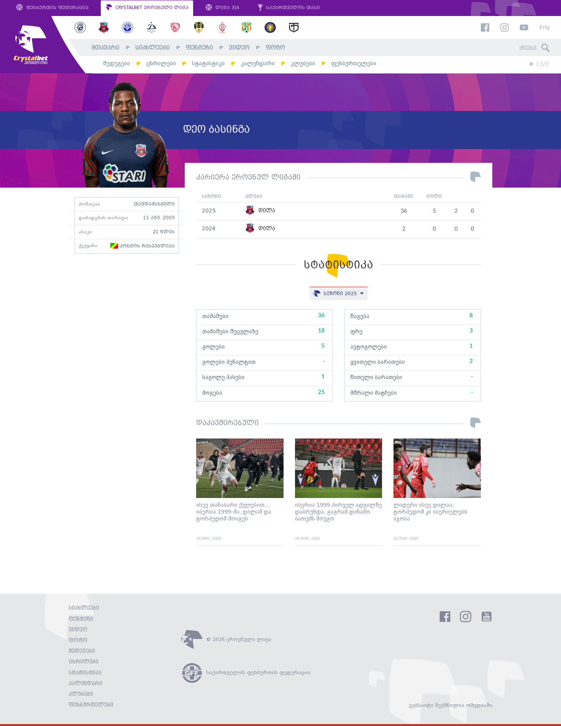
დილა (266, 211)
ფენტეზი (199, 48)
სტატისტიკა (208, 63)
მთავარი (105, 48)
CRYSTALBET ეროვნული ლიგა (151, 7)
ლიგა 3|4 (226, 7)
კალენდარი (258, 63)
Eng (544, 28)
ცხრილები (161, 63)
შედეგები (116, 63)
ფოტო (275, 48)
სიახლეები (152, 48)
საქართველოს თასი (292, 7)
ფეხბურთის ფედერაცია (56, 7)
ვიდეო (239, 48)
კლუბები (303, 63)
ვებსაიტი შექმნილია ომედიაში (450, 705)
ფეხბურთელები (353, 63)
